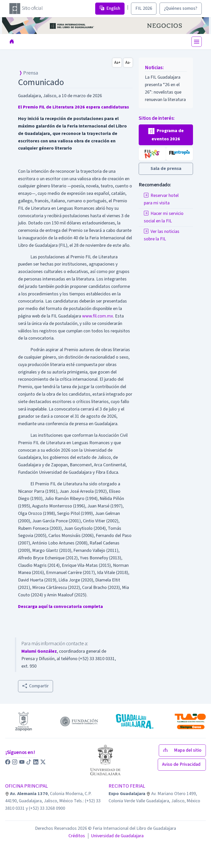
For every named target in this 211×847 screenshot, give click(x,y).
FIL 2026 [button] (143, 8)
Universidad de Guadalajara (115, 836)
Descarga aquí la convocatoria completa (60, 606)
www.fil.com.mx (97, 316)
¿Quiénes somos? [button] (180, 8)
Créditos (76, 836)
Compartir (39, 686)
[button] (166, 134)
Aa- (128, 62)
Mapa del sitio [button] (187, 750)
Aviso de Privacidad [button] (181, 764)
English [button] (113, 8)
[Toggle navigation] (196, 42)
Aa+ (117, 62)
